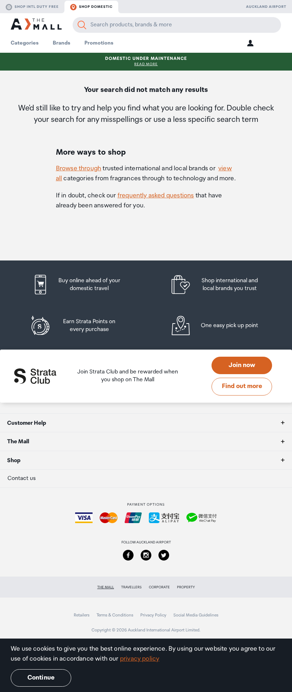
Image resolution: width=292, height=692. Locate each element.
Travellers (131, 587)
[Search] (82, 25)
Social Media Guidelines (195, 615)
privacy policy (140, 658)
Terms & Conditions (115, 615)
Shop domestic (96, 7)
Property (186, 587)
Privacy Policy (153, 615)
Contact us (21, 478)
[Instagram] (146, 555)
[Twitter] (163, 555)
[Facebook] (128, 555)
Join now (242, 365)
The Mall (105, 587)
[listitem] (83, 284)
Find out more (242, 386)
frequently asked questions (156, 195)
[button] (250, 43)
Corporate (159, 587)
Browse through (78, 168)
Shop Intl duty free (37, 7)
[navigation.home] (36, 25)
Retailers (81, 615)
